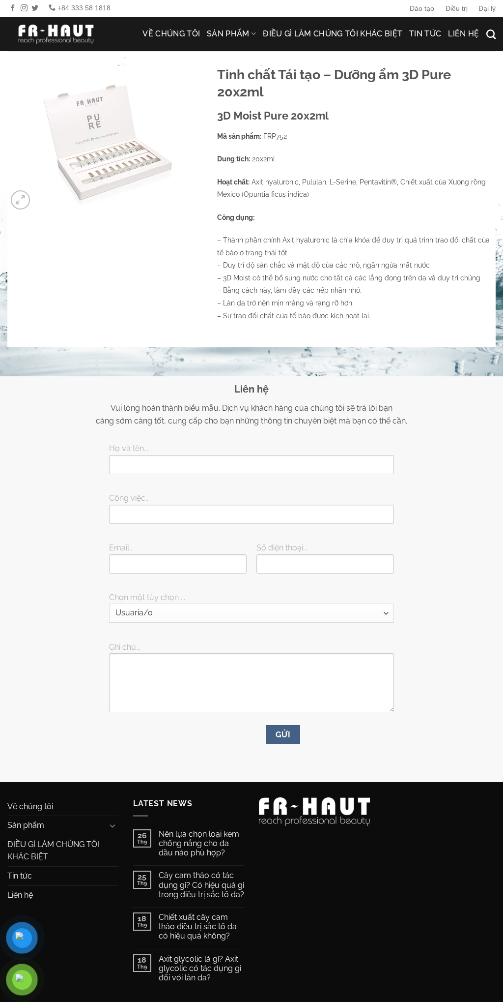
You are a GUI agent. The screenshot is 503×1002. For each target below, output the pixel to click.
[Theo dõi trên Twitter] (34, 8)
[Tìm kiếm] (491, 34)
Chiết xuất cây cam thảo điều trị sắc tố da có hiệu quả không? (198, 926)
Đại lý (487, 8)
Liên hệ (463, 33)
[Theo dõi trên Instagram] (24, 8)
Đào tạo (422, 8)
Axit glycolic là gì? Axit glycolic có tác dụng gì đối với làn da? (200, 968)
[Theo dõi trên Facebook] (12, 8)
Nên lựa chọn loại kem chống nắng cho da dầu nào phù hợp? (199, 843)
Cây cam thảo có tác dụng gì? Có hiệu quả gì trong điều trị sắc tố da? (201, 885)
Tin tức (425, 33)
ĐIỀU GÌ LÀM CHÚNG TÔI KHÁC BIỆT (332, 33)
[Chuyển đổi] (112, 825)
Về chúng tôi (171, 33)
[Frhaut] (56, 34)
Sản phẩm (228, 33)
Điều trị (457, 8)
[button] (20, 200)
